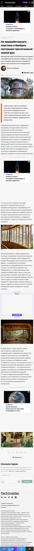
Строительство (11, 37)
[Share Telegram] (21, 549)
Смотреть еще (17, 315)
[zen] (12, 497)
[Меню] (2, 2)
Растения (11, 75)
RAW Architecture (7, 147)
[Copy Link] (30, 549)
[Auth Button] (32, 2)
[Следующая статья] (17, 487)
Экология (6, 75)
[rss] (2, 497)
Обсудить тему (28, 72)
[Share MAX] (12, 549)
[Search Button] (29, 2)
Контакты (3, 507)
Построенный (6, 203)
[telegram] (9, 497)
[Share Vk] (4, 549)
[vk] (5, 497)
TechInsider (10, 2)
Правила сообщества (7, 503)
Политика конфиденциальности (10, 505)
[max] (16, 497)
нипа (11, 270)
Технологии (3, 37)
